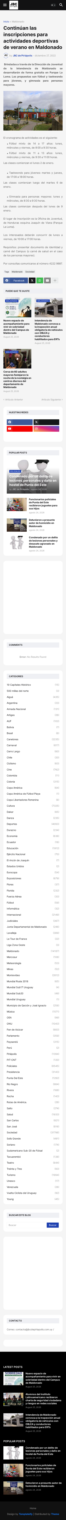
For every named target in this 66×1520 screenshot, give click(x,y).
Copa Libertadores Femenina (33, 799)
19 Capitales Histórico (33, 684)
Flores (33, 884)
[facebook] (20, 422)
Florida (33, 890)
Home (33, 1508)
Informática (33, 908)
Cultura (33, 805)
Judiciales (33, 920)
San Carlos (33, 1120)
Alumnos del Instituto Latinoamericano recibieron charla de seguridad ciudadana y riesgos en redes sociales (43, 1399)
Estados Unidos (33, 866)
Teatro (33, 1162)
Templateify (25, 1514)
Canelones (33, 739)
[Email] (47, 280)
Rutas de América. (33, 1102)
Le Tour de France (33, 938)
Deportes (33, 823)
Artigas (33, 715)
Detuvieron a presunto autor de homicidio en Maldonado (42, 522)
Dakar (33, 811)
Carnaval (33, 745)
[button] (4, 5)
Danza (33, 818)
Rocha (33, 1096)
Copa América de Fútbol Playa (33, 793)
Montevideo (33, 975)
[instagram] (46, 429)
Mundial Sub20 (33, 993)
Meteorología (33, 963)
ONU (33, 1023)
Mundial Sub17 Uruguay (33, 987)
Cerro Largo (33, 751)
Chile (33, 757)
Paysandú (33, 1041)
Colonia (33, 781)
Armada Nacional (33, 709)
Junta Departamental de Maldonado (33, 926)
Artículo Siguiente (51, 399)
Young (33, 1199)
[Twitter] (32, 280)
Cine (33, 769)
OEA (33, 1017)
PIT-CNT (33, 1059)
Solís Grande (33, 1138)
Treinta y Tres (33, 1168)
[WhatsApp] (39, 280)
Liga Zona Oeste (33, 944)
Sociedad (29, 271)
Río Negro (33, 1084)
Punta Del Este (33, 1078)
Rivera (33, 1090)
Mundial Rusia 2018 (33, 981)
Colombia (33, 775)
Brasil (33, 733)
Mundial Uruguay (33, 999)
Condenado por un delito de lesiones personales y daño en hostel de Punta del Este (43, 1450)
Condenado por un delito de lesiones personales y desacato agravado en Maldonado (43, 542)
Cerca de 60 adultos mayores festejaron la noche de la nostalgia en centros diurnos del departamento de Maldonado (17, 379)
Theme (55, 1514)
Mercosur (33, 957)
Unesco (33, 1180)
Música (33, 1011)
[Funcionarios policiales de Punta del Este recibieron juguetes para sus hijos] (17, 504)
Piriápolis (33, 1053)
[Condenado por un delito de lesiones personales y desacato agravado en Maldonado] (17, 542)
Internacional (33, 914)
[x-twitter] (46, 422)
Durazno (33, 830)
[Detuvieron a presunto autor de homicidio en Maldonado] (17, 525)
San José (33, 1126)
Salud (33, 1114)
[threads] (20, 435)
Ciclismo (33, 763)
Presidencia (33, 1071)
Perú (33, 1047)
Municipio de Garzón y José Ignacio (33, 1005)
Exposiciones (33, 878)
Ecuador (33, 842)
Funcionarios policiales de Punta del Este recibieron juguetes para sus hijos (43, 504)
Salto (33, 1108)
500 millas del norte (33, 690)
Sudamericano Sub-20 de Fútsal (33, 1150)
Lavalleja (33, 932)
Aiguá (33, 696)
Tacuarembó (33, 1156)
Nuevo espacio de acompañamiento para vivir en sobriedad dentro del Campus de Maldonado (16, 326)
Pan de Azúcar (33, 1029)
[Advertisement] (33, 597)
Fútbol (33, 902)
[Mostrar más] (55, 280)
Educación (33, 848)
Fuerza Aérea (33, 896)
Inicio (6, 21)
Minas (33, 969)
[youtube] (20, 429)
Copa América (33, 787)
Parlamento (33, 1035)
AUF (33, 721)
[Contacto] (46, 435)
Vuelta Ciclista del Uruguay (33, 1192)
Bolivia (33, 727)
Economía (33, 836)
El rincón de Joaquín (33, 860)
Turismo (33, 1174)
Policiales (33, 1065)
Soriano (33, 1144)
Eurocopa (33, 872)
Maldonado (18, 21)
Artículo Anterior (14, 399)
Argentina (33, 702)
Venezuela (33, 1187)
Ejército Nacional (33, 854)
